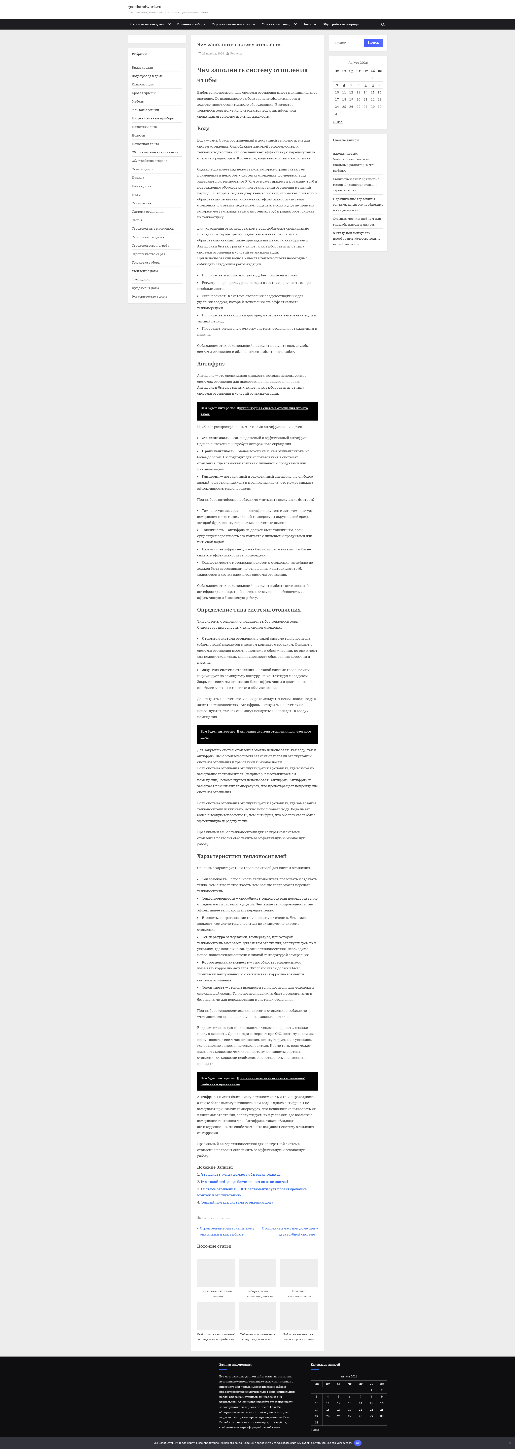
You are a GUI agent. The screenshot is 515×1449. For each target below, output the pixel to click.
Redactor (236, 53)
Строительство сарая (148, 254)
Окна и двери (142, 169)
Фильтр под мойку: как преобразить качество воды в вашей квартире (356, 238)
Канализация (143, 84)
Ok (358, 1442)
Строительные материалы (233, 24)
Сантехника (141, 203)
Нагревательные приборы (153, 118)
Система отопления (216, 1218)
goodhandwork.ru (144, 6)
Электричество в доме (149, 296)
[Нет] (510, 1443)
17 (337, 99)
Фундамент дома (145, 288)
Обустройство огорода (340, 24)
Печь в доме (141, 186)
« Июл (338, 122)
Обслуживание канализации (155, 152)
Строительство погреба (150, 245)
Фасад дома (141, 279)
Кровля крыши (144, 93)
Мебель (138, 101)
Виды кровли (142, 67)
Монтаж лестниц (275, 24)
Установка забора (191, 24)
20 (358, 99)
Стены (137, 220)
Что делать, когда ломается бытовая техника (241, 1174)
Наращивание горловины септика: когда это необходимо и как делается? (358, 204)
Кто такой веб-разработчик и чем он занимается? (244, 1181)
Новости (309, 24)
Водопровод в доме (147, 76)
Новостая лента (144, 126)
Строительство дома (147, 24)
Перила (138, 177)
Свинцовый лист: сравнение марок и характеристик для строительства (356, 184)
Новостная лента (145, 144)
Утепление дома (145, 271)
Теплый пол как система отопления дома (237, 1202)
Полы (136, 194)
